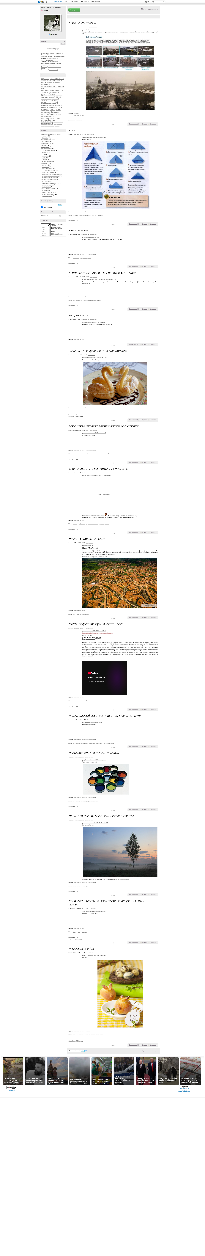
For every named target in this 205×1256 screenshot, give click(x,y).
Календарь (155, 1051)
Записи (43, 7)
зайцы (101, 1034)
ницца (49, 100)
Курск (74, 700)
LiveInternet (44, 2)
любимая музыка (46, 143)
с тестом (44, 165)
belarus (52, 79)
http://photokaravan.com (121, 879)
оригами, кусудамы (48, 185)
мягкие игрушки (45, 99)
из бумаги (51, 95)
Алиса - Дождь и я (47, 60)
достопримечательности (52, 90)
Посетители (55, 233)
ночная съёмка (76, 886)
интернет (75, 523)
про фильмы (45, 141)
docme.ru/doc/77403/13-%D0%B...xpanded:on (96, 475)
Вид (149, 2)
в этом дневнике (47, 207)
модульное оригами (97, 215)
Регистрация (58, 1)
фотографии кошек (48, 120)
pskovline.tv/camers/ (88, 30)
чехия (55, 124)
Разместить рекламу (184, 1091)
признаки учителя (104, 523)
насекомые (45, 156)
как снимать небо (108, 743)
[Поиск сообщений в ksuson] (60, 205)
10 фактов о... (45, 79)
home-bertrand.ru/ (88, 545)
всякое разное (46, 161)
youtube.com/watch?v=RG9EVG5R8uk (94, 631)
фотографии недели (48, 150)
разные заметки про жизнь (49, 134)
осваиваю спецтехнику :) (49, 178)
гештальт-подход (96, 300)
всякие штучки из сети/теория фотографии (85, 254)
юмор (43, 126)
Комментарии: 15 (53, 58)
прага (53, 103)
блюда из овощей (53, 84)
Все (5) (63, 44)
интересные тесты (48, 192)
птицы (44, 154)
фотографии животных (50, 118)
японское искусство (52, 126)
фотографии (55, 114)
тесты (43, 112)
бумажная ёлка (86, 215)
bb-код (74, 932)
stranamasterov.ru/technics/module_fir (94, 137)
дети (42, 88)
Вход (66, 1)
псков (43, 107)
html (79, 932)
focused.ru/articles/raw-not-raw (91, 237)
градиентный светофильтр (95, 743)
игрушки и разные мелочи (50, 183)
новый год (54, 101)
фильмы (55, 112)
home (74, 614)
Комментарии (57, 7)
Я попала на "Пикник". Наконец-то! (52, 53)
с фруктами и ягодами (49, 170)
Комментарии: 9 (52, 65)
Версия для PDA (184, 1088)
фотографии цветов (58, 121)
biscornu (57, 79)
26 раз (77, 1040)
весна (60, 84)
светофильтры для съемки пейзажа (81, 453)
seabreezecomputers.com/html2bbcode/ (94, 911)
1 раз (77, 220)
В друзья (54, 34)
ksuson (42, 10)
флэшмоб (45, 114)
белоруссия (56, 82)
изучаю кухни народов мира (50, 176)
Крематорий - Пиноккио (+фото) (51, 63)
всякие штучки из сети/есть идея (82, 211)
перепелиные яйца (94, 1034)
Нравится (144, 124)
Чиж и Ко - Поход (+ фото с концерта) (52, 56)
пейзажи (44, 159)
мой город (44, 145)
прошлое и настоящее (54, 105)
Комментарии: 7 (52, 54)
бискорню (45, 84)
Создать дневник (74, 10)
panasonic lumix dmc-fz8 (54, 80)
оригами (44, 103)
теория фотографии (48, 194)
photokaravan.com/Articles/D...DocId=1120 (95, 823)
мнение (57, 97)
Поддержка (146, 2)
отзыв (49, 103)
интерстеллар (59, 94)
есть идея (45, 190)
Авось (85, 1)
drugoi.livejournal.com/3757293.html (93, 322)
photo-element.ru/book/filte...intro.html (94, 433)
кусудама (51, 97)
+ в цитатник (93, 27)
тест (59, 110)
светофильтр (95, 453)
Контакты (184, 1090)
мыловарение (46, 187)
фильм (47, 112)
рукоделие (45, 110)
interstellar (43, 80)
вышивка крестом (56, 87)
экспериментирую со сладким (51, 174)
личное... (45, 136)
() (138, 124)
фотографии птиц (47, 122)
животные (45, 152)
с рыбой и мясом (47, 168)
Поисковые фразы (57, 234)
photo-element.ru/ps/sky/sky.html (92, 722)
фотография (47, 124)
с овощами (45, 167)
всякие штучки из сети (48, 188)
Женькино (45, 138)
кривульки (45, 97)
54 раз (77, 414)
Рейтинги (75, 1)
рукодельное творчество (48, 179)
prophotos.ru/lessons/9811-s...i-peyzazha (94, 760)
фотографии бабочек (47, 116)
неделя (51, 99)
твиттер (53, 110)
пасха (86, 1034)
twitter (43, 82)
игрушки (43, 92)
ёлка (80, 215)
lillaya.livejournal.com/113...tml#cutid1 (94, 955)
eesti (62, 79)
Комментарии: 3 (53, 61)
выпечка (44, 87)
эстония (59, 124)
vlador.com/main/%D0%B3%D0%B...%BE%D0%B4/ (99, 279)
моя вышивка (46, 181)
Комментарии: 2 (53, 70)
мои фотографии (46, 148)
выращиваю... (45, 147)
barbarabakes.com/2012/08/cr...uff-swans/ (95, 357)
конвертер (84, 932)
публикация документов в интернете (88, 523)
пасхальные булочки (78, 1034)
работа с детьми (47, 196)
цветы (44, 158)
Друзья (49, 7)
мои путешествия (46, 139)
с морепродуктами (48, 172)
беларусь (49, 82)
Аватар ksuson (52, 23)
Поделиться (153, 124)
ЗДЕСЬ (107, 556)
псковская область (54, 107)
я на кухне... (44, 163)
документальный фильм (83, 614)
